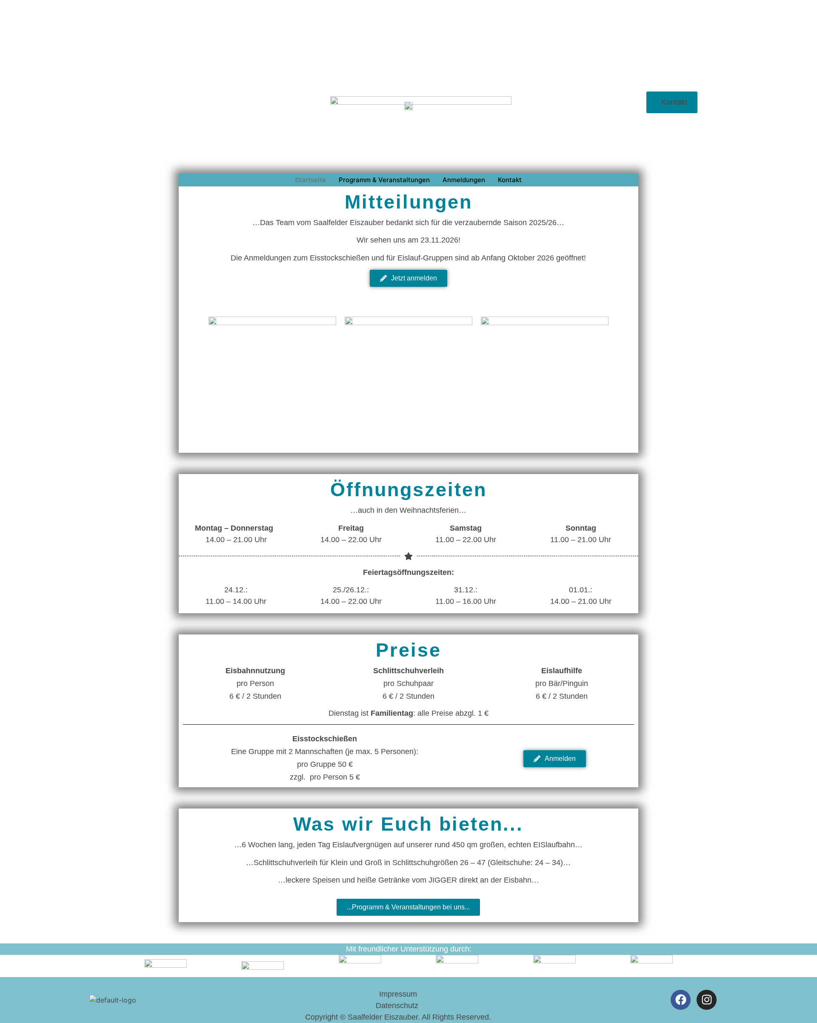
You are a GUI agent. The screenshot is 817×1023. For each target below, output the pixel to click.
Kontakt (510, 180)
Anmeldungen (464, 180)
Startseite (310, 180)
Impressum (398, 994)
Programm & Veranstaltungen (384, 180)
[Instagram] (707, 1000)
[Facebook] (681, 1000)
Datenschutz (398, 1005)
